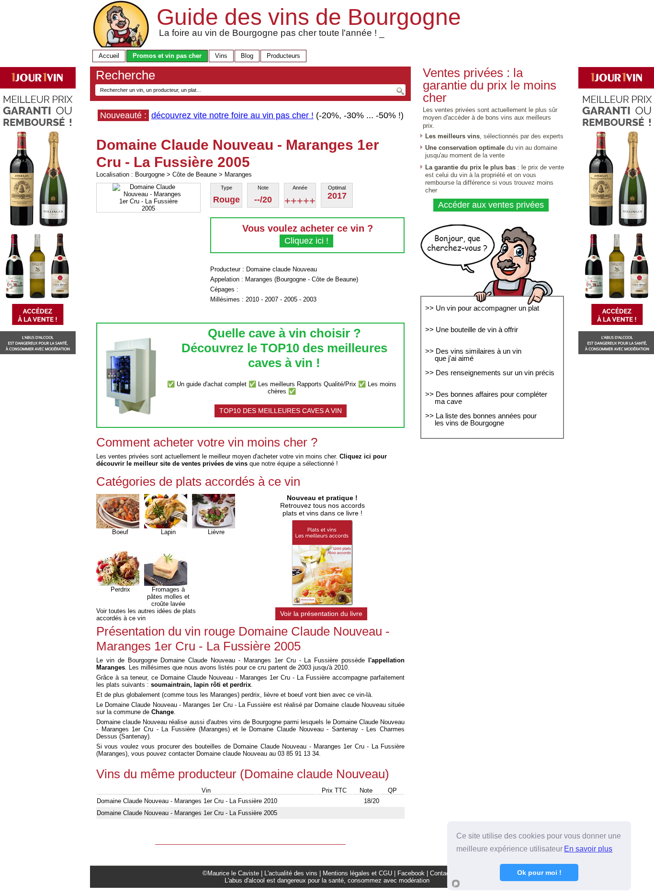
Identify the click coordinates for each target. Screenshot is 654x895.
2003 (309, 299)
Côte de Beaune (334, 279)
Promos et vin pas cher (167, 55)
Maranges (258, 279)
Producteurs (283, 55)
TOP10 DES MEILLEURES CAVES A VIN (280, 410)
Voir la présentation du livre (321, 613)
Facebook (411, 873)
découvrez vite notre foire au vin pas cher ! (232, 115)
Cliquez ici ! (306, 241)
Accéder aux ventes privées (491, 205)
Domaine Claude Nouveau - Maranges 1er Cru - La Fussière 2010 (187, 801)
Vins (221, 55)
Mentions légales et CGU (357, 873)
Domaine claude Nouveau (281, 269)
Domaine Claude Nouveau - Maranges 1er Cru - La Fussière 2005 (187, 813)
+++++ (300, 201)
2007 (271, 299)
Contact (440, 873)
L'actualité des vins (290, 873)
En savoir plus (588, 849)
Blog (247, 55)
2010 (252, 299)
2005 (290, 299)
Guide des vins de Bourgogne (309, 17)
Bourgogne (291, 279)
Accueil (109, 55)
